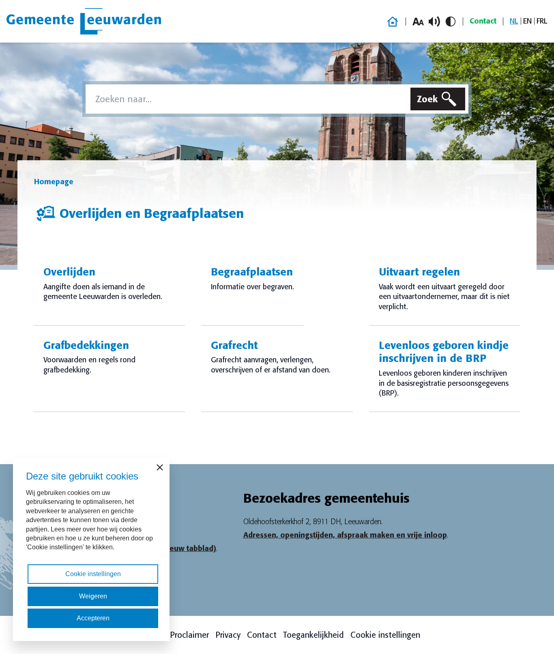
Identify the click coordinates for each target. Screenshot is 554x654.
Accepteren (93, 618)
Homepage (53, 181)
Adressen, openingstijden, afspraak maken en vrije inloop (345, 535)
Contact (483, 21)
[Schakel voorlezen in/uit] (434, 21)
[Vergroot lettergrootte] (418, 21)
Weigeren (93, 596)
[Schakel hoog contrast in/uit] (450, 21)
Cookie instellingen (385, 635)
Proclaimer (189, 635)
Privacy (227, 635)
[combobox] (246, 99)
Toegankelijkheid (313, 635)
